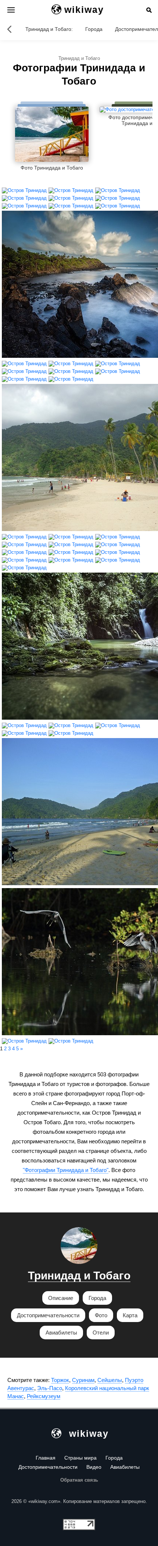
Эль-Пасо (49, 1388)
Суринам (83, 1380)
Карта (130, 1315)
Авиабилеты (61, 1332)
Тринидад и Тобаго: (49, 29)
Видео (93, 1467)
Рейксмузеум (43, 1396)
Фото (101, 1315)
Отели (101, 1332)
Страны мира (80, 1458)
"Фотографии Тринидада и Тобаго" (65, 1170)
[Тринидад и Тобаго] (9, 29)
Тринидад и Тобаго (79, 1275)
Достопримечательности (48, 1315)
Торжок (60, 1380)
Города (94, 29)
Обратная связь (79, 1480)
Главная (45, 1458)
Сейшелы (109, 1380)
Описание (60, 1298)
